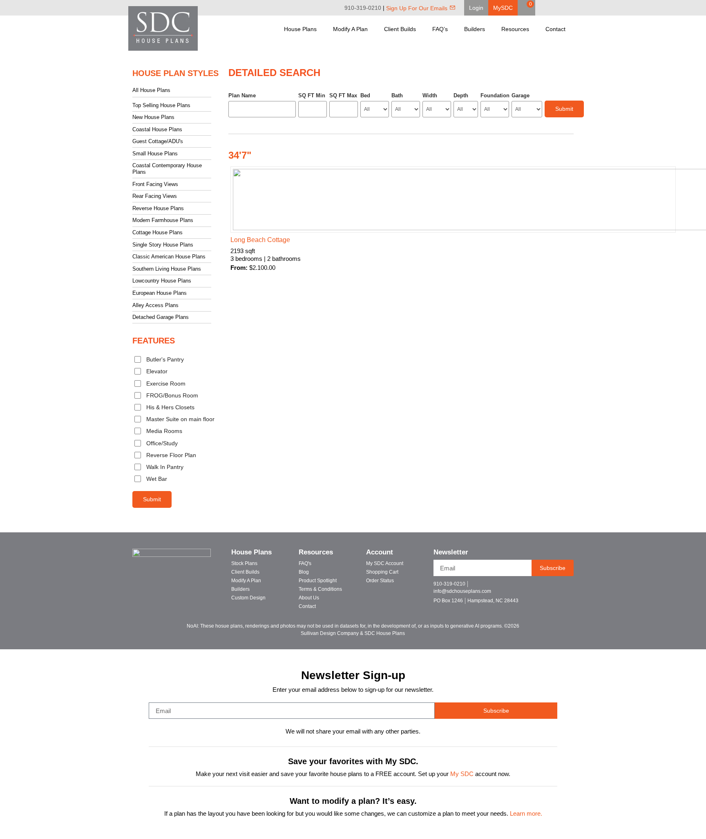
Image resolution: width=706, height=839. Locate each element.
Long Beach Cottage (260, 239)
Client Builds (400, 29)
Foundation (494, 95)
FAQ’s (440, 29)
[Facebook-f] (535, 587)
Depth (461, 95)
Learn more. (526, 813)
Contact (555, 29)
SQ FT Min (311, 95)
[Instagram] (572, 7)
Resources (515, 29)
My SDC (462, 774)
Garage (521, 95)
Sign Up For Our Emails (416, 8)
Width (429, 95)
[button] (476, 8)
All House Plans (151, 90)
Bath (397, 95)
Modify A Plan (350, 29)
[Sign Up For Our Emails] (452, 7)
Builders (474, 29)
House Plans (300, 29)
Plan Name (242, 95)
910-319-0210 (362, 7)
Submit (152, 499)
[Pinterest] (560, 7)
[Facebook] (549, 7)
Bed (365, 95)
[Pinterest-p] (563, 587)
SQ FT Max (343, 95)
